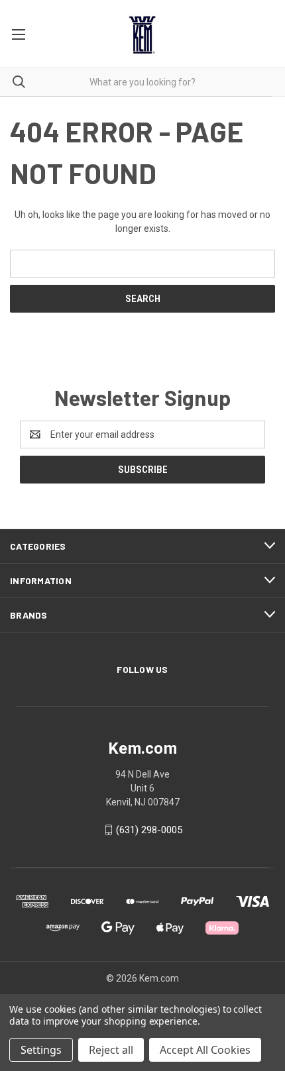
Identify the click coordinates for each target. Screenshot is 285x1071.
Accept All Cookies (205, 1050)
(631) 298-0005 (149, 830)
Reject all (111, 1050)
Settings (41, 1050)
